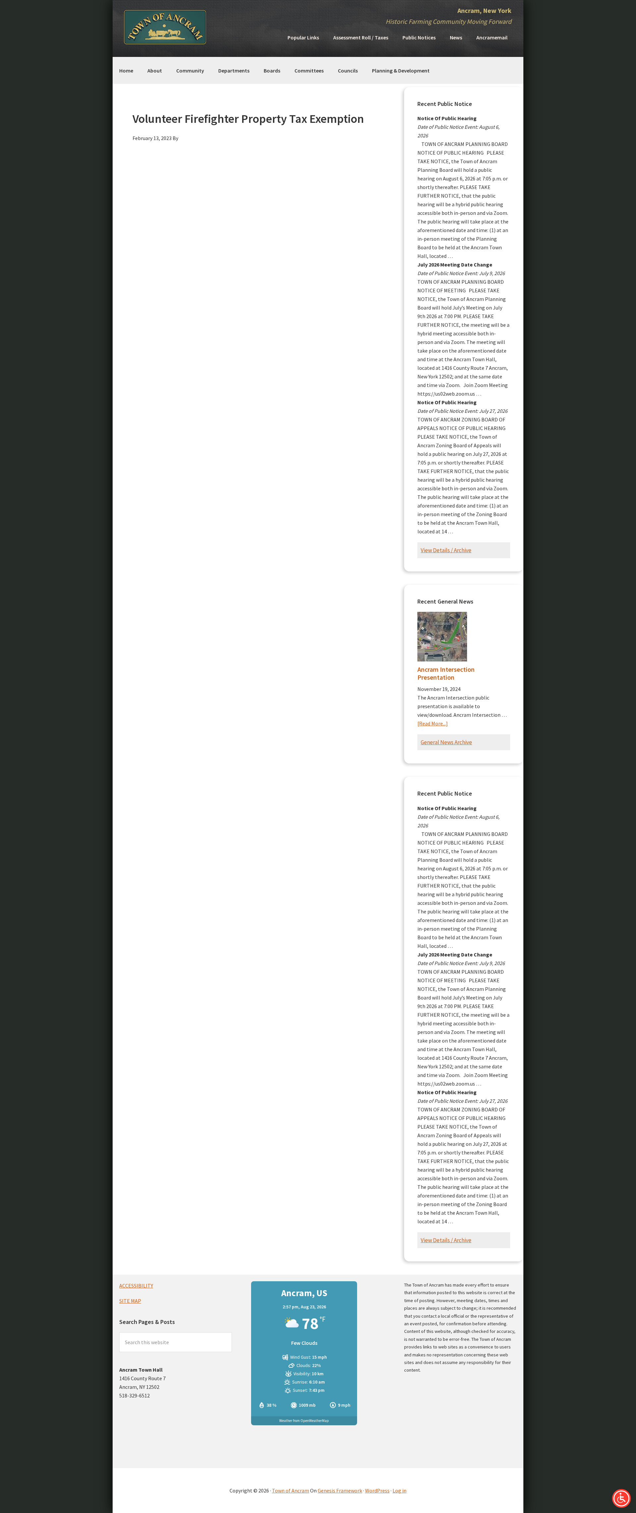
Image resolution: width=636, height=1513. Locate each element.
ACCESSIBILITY (136, 1285)
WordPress (377, 1490)
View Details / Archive (446, 550)
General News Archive (446, 742)
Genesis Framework (340, 1490)
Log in (399, 1490)
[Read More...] (432, 723)
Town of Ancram (290, 1490)
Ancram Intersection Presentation (446, 673)
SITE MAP (130, 1300)
